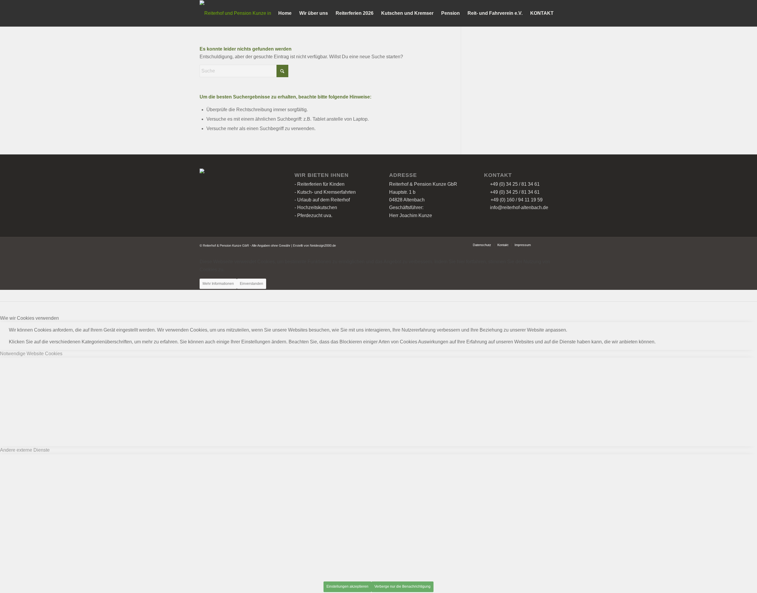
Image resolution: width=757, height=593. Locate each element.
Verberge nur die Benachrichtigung (402, 586)
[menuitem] (284, 13)
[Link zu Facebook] (544, 244)
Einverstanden (251, 284)
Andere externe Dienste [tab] (25, 450)
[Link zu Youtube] (553, 244)
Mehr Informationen (218, 284)
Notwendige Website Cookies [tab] (31, 353)
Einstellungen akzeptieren (347, 586)
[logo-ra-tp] (239, 13)
